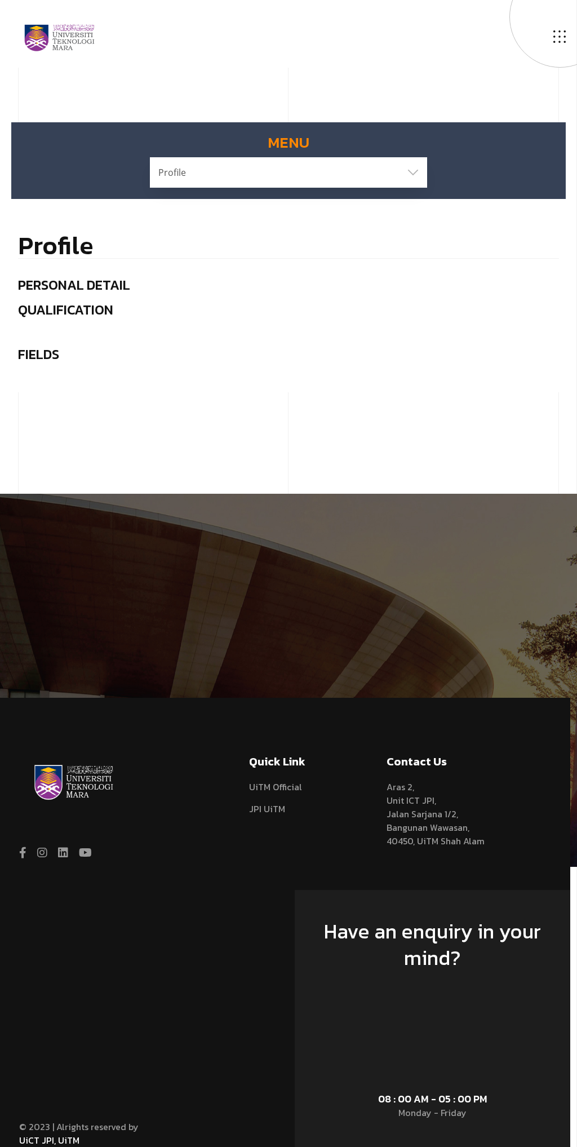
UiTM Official (275, 787)
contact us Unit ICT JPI (427, 993)
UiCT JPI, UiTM (49, 1140)
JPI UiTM (267, 809)
